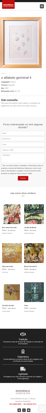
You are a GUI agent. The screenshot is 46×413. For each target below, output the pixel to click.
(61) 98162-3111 (30, 404)
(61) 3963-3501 (16, 404)
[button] (42, 6)
